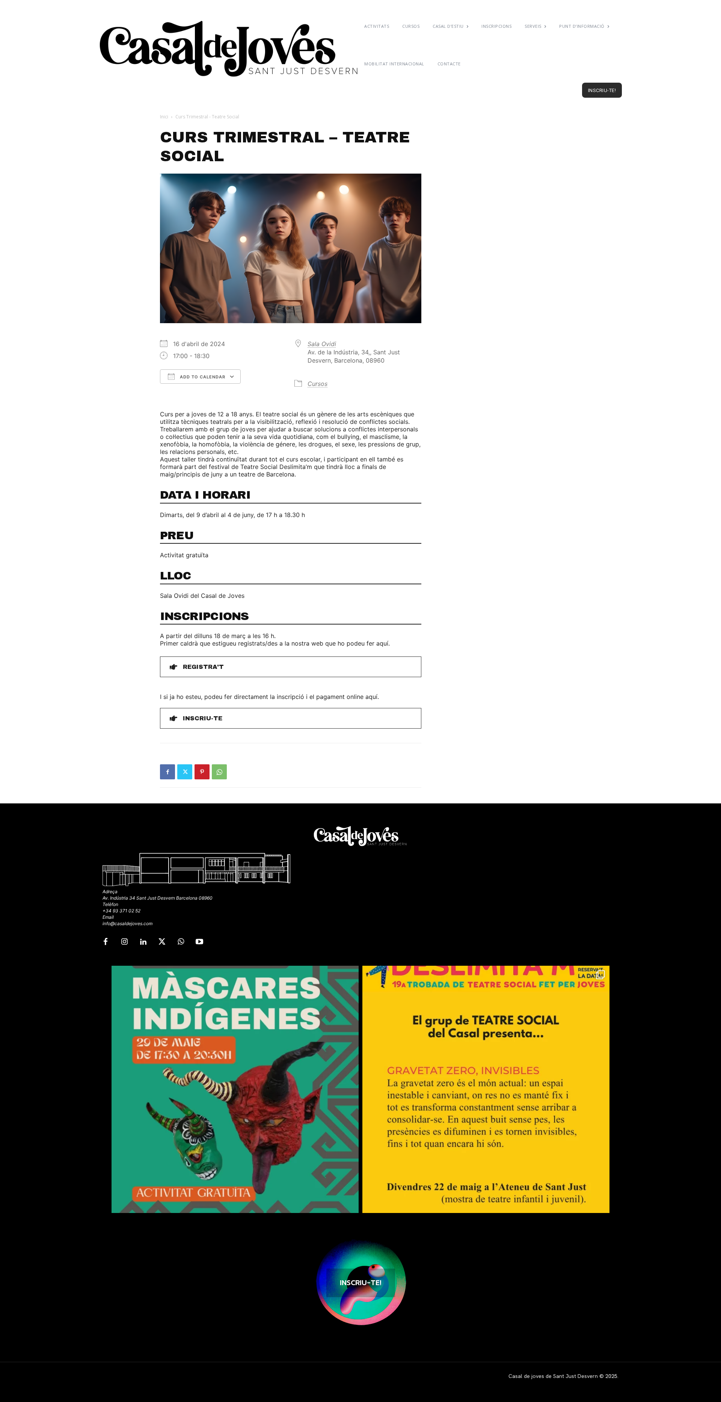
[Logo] (229, 49)
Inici (164, 116)
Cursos (317, 383)
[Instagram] (124, 942)
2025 (611, 1376)
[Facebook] (167, 771)
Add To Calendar (201, 377)
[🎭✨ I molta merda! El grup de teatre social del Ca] (485, 1089)
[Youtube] (199, 942)
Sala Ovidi (322, 344)
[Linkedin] (143, 942)
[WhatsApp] (219, 771)
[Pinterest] (202, 771)
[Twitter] (184, 771)
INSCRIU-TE (202, 718)
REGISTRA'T (203, 667)
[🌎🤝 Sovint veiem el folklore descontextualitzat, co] (235, 1089)
